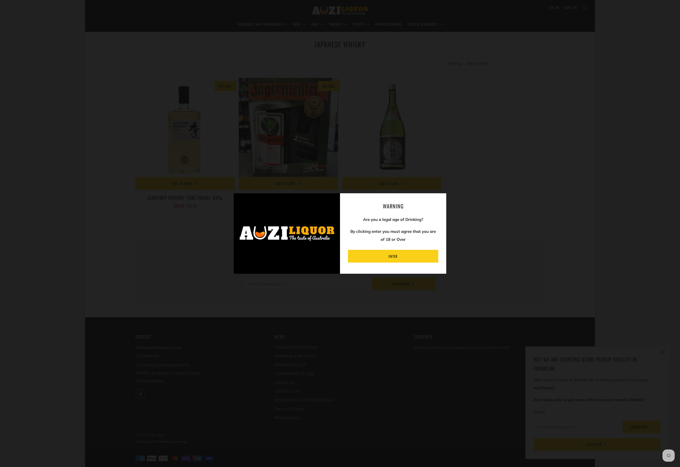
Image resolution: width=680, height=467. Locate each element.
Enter (393, 256)
